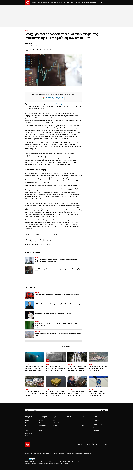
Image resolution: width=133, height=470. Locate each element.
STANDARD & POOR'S (38, 244)
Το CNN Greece (97, 433)
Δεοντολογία (37, 453)
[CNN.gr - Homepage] (27, 2)
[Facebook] (93, 444)
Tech (76, 2)
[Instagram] (103, 444)
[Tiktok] (100, 444)
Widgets (95, 428)
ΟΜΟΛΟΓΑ (48, 244)
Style (60, 2)
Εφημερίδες (93, 2)
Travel (68, 2)
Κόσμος (56, 2)
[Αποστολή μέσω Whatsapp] (40, 49)
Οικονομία (46, 2)
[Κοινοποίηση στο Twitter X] (33, 49)
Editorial (82, 420)
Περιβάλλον (28, 433)
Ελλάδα (51, 2)
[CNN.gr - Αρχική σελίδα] (27, 444)
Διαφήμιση (95, 453)
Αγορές (41, 428)
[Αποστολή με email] (51, 49)
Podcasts (96, 420)
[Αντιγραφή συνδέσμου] (47, 49)
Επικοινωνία (87, 453)
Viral (26, 435)
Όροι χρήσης (28, 453)
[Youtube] (106, 444)
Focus (64, 2)
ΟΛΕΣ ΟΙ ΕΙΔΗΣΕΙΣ (53, 341)
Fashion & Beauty (57, 423)
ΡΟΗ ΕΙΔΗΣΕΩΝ (31, 287)
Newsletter (96, 430)
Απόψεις (82, 423)
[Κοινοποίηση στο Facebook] (30, 49)
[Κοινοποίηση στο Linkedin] (44, 49)
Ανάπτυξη (41, 420)
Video (87, 2)
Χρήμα (40, 423)
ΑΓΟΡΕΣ (27, 30)
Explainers (82, 425)
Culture (54, 420)
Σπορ (72, 2)
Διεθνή (41, 430)
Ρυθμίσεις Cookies (47, 453)
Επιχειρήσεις (42, 425)
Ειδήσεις (34, 2)
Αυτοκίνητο (81, 2)
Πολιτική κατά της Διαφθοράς (74, 453)
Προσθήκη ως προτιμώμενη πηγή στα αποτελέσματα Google (54, 98)
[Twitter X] (96, 444)
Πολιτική (39, 2)
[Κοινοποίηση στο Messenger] (37, 49)
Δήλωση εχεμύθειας (59, 453)
